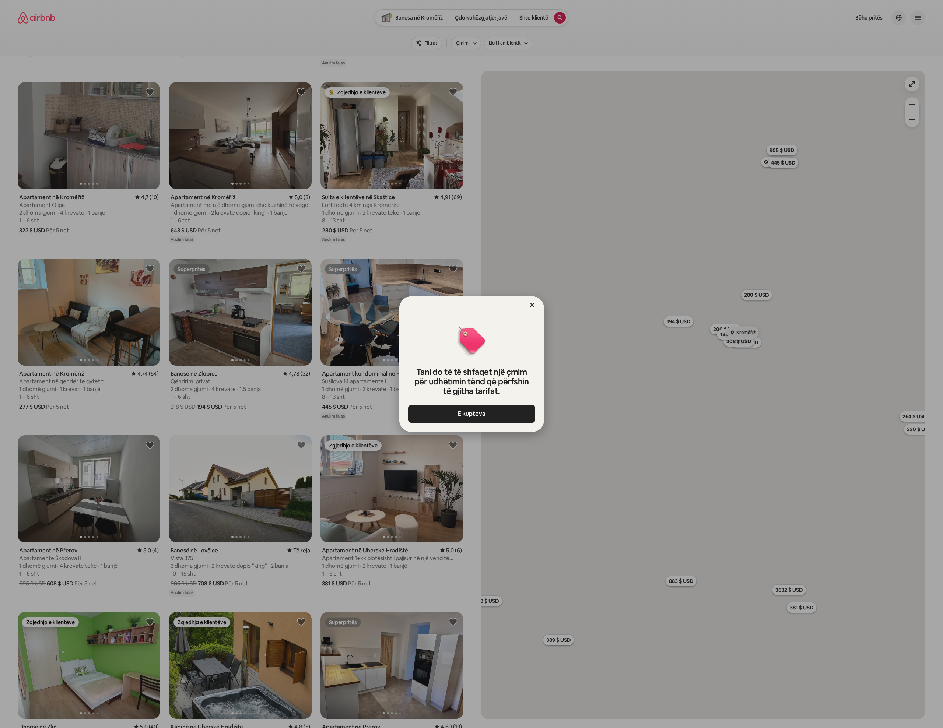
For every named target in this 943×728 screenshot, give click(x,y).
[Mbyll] (532, 305)
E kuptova (471, 414)
